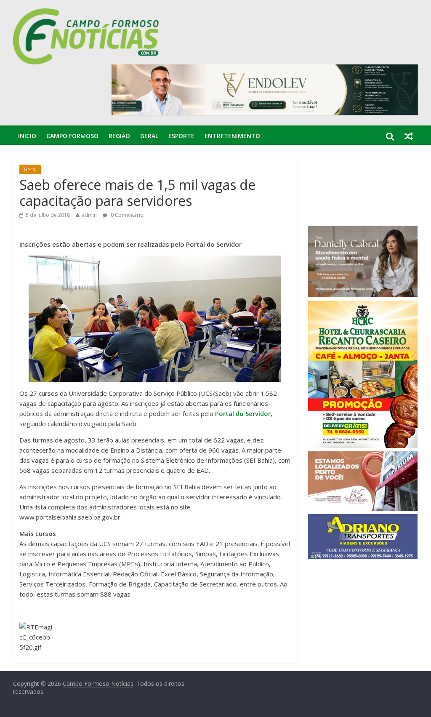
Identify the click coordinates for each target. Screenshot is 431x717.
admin (89, 215)
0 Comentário (126, 215)
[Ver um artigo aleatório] (408, 136)
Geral (149, 136)
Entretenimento (232, 136)
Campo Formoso (72, 136)
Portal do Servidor (243, 413)
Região (119, 136)
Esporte (181, 136)
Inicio (27, 136)
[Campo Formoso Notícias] (86, 13)
